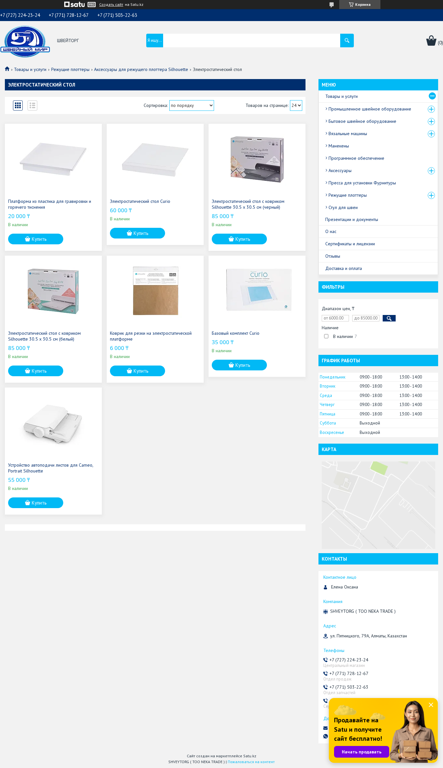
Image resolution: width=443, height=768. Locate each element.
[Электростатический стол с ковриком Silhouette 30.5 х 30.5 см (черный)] (257, 159)
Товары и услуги (30, 69)
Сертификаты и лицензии (350, 244)
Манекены (339, 146)
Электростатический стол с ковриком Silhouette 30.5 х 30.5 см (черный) (248, 204)
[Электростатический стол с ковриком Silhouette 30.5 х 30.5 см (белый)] (53, 291)
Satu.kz (249, 755)
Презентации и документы (351, 219)
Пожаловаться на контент (251, 761)
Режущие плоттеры (70, 69)
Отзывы (332, 256)
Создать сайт (111, 4)
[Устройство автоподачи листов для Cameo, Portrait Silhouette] (53, 423)
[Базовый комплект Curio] (257, 291)
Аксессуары (340, 170)
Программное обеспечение (356, 158)
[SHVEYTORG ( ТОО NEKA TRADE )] (25, 40)
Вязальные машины (348, 133)
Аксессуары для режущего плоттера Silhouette (141, 69)
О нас (330, 231)
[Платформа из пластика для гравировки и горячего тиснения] (53, 159)
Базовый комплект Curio (235, 333)
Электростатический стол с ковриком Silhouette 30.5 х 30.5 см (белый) (44, 336)
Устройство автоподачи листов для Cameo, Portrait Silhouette (50, 468)
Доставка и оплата (343, 268)
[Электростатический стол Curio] (155, 159)
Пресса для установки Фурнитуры (362, 183)
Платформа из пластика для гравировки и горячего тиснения (49, 204)
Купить (39, 239)
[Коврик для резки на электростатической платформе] (155, 291)
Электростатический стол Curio (140, 201)
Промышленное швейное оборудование (370, 109)
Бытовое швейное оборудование (362, 121)
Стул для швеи (343, 207)
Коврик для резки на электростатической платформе (151, 336)
